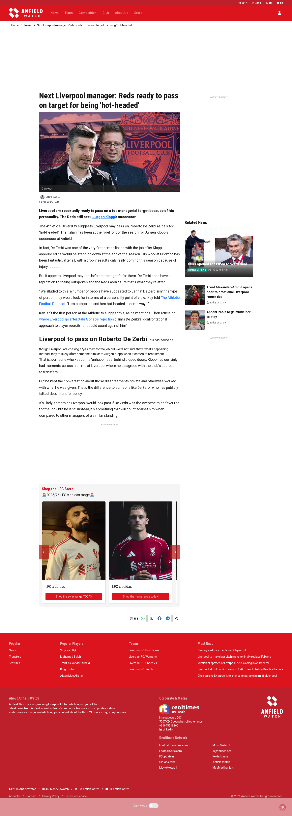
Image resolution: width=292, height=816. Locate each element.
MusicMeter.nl (221, 745)
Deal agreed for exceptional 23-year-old (222, 650)
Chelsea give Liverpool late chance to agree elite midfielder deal (237, 675)
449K (258, 3)
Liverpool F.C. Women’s (143, 656)
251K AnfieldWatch (24, 789)
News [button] (54, 13)
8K (281, 3)
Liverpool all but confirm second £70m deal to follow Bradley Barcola (240, 669)
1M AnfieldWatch (88, 789)
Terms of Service (76, 796)
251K (244, 3)
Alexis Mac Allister (71, 675)
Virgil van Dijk (68, 650)
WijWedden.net (222, 750)
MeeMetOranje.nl (223, 767)
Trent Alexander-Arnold (75, 663)
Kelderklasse (220, 756)
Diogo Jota (67, 669)
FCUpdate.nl (166, 756)
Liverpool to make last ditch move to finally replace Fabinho (234, 656)
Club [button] (105, 13)
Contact (31, 796)
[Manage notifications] (282, 807)
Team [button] (69, 13)
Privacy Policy (50, 796)
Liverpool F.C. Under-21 (143, 663)
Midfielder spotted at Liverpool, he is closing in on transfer (233, 663)
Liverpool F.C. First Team (144, 650)
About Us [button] (121, 13)
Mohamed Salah (70, 656)
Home (15, 25)
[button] (279, 12)
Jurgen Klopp (103, 217)
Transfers (15, 656)
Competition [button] (88, 13)
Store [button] (138, 13)
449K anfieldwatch (57, 789)
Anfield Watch (221, 762)
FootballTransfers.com (173, 745)
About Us (14, 796)
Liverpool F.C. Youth (141, 669)
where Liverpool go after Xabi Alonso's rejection (76, 319)
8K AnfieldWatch (119, 789)
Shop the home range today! (141, 596)
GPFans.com (167, 762)
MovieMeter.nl (168, 767)
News (27, 25)
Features (14, 663)
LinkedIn (167, 729)
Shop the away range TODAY (74, 596)
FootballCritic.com (170, 750)
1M (270, 3)
